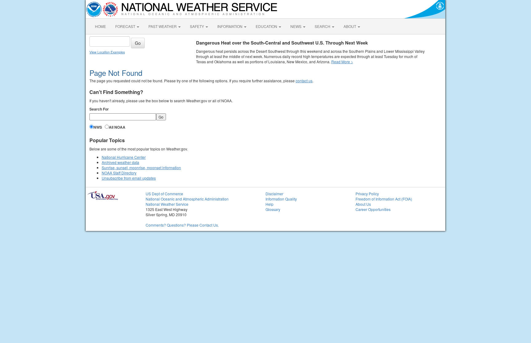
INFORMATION (230, 26)
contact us (304, 80)
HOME (100, 26)
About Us (363, 204)
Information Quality (281, 198)
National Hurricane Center (124, 157)
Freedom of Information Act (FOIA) (384, 198)
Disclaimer (274, 193)
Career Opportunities (373, 209)
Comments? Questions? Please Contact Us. (182, 225)
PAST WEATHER (163, 26)
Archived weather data (120, 162)
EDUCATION (267, 26)
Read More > (342, 61)
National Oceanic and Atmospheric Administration (187, 198)
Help (269, 204)
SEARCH (323, 26)
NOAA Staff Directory (119, 172)
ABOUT (350, 26)
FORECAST (125, 26)
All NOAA (117, 127)
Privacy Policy (367, 193)
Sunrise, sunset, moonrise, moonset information (141, 167)
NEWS (296, 26)
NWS (97, 127)
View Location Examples (107, 52)
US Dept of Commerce (164, 193)
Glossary (273, 209)
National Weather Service (167, 204)
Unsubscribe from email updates (129, 178)
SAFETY (197, 26)
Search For (99, 109)
